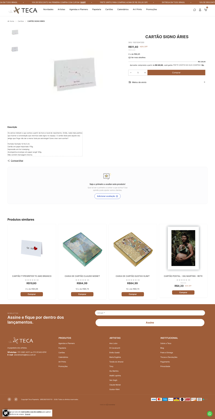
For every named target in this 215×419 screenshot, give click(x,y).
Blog (162, 348)
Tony (111, 366)
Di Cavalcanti (114, 348)
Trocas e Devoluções (168, 357)
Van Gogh (113, 380)
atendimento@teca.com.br (25, 355)
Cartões (109, 9)
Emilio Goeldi (114, 352)
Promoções (151, 9)
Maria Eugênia (115, 357)
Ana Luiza (113, 343)
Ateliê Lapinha (115, 375)
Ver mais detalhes (138, 57)
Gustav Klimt (114, 389)
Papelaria (96, 9)
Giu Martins (113, 371)
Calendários (123, 9)
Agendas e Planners (78, 9)
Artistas (61, 9)
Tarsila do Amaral (116, 362)
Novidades (48, 9)
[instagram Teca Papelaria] (9, 399)
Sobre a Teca (165, 343)
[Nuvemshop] (107, 405)
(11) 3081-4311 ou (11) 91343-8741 (32, 352)
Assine (150, 322)
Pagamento (165, 362)
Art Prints (137, 9)
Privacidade (165, 366)
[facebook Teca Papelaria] (16, 399)
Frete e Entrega (166, 352)
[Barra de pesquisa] (194, 10)
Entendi (27, 414)
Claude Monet (115, 385)
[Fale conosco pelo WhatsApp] (210, 414)
